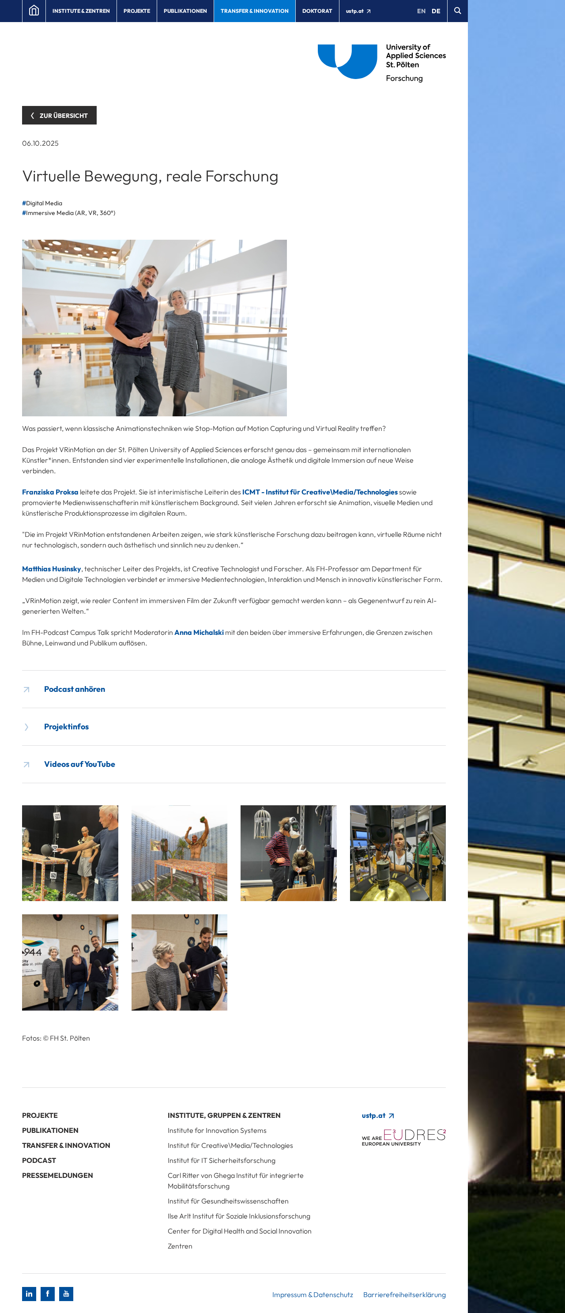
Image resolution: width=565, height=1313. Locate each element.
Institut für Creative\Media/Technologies (230, 1145)
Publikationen (185, 11)
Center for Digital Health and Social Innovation (240, 1230)
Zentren (180, 1245)
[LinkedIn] (29, 1294)
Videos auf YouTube (79, 764)
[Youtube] (66, 1294)
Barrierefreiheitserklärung (404, 1294)
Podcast (39, 1160)
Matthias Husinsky (51, 568)
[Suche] (457, 11)
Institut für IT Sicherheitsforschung (221, 1160)
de (436, 11)
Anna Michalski (199, 632)
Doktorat (317, 11)
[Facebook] (48, 1294)
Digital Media (44, 203)
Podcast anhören (74, 689)
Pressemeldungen (57, 1175)
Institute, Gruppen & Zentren (224, 1115)
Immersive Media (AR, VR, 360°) (70, 213)
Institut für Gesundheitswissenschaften (228, 1200)
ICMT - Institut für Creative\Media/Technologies (320, 491)
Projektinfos (66, 726)
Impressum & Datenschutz (312, 1294)
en (421, 11)
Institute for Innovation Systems (217, 1130)
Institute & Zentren (81, 11)
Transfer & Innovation (255, 11)
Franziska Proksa (50, 491)
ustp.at (355, 11)
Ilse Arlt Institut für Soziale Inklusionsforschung (239, 1215)
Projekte (137, 11)
